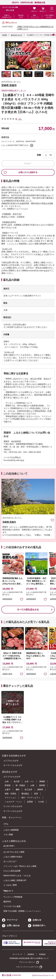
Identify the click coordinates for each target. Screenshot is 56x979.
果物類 (42, 781)
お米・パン (29, 781)
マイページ (12, 920)
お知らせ (37, 920)
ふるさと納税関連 (11, 830)
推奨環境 (30, 954)
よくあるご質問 (10, 885)
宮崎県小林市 (7, 674)
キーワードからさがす (12, 765)
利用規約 (42, 954)
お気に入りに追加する (28, 172)
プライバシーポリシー (27, 962)
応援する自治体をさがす (7, 16)
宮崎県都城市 (31, 674)
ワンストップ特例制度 (12, 897)
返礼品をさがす (21, 16)
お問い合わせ (13, 925)
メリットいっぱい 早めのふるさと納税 (19, 866)
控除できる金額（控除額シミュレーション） (22, 911)
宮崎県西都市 (7, 599)
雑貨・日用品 (10, 794)
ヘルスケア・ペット (13, 802)
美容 (36, 794)
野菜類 (7, 785)
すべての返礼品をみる (28, 609)
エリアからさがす (11, 761)
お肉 (7, 781)
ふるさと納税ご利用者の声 (14, 880)
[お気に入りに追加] (52, 520)
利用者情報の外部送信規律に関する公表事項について (29, 958)
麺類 (17, 789)
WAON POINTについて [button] (31, 145)
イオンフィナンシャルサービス (27, 967)
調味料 (40, 789)
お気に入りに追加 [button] (21, 599)
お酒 (32, 785)
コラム (5, 824)
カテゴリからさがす (12, 777)
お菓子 (7, 789)
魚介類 (16, 781)
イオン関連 (8, 834)
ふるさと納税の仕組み (12, 857)
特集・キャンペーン (35, 16)
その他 (41, 802)
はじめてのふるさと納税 (13, 852)
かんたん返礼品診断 (12, 871)
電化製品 (25, 794)
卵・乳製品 (20, 785)
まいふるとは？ (10, 861)
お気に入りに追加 (52, 520)
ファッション (10, 797)
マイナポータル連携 (12, 906)
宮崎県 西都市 (9, 85)
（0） (19, 119)
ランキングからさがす (12, 806)
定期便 (30, 802)
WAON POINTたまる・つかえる (17, 875)
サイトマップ (17, 954)
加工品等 (28, 789)
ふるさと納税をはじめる (49, 16)
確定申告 (7, 901)
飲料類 (42, 785)
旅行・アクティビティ (30, 797)
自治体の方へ (39, 925)
